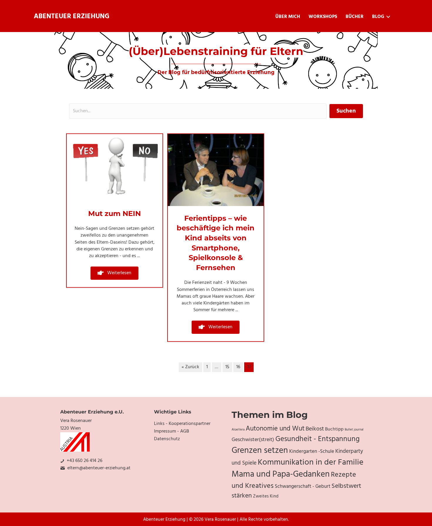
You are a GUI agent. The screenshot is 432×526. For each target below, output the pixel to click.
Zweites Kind (266, 496)
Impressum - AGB (171, 431)
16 (238, 367)
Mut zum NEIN (114, 213)
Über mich (287, 17)
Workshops (323, 17)
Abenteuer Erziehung (71, 16)
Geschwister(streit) (253, 439)
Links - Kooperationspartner (182, 424)
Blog (378, 17)
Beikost (315, 429)
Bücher (355, 17)
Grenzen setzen (260, 451)
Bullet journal (354, 429)
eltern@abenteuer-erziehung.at (98, 468)
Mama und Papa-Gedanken (281, 474)
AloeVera (238, 429)
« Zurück (190, 367)
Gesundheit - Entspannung (317, 439)
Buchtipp (334, 429)
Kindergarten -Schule (311, 452)
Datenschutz (167, 439)
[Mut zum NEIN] (115, 168)
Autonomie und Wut (275, 428)
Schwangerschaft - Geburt (302, 487)
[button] (114, 273)
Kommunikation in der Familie (311, 462)
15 (227, 367)
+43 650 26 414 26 (84, 461)
